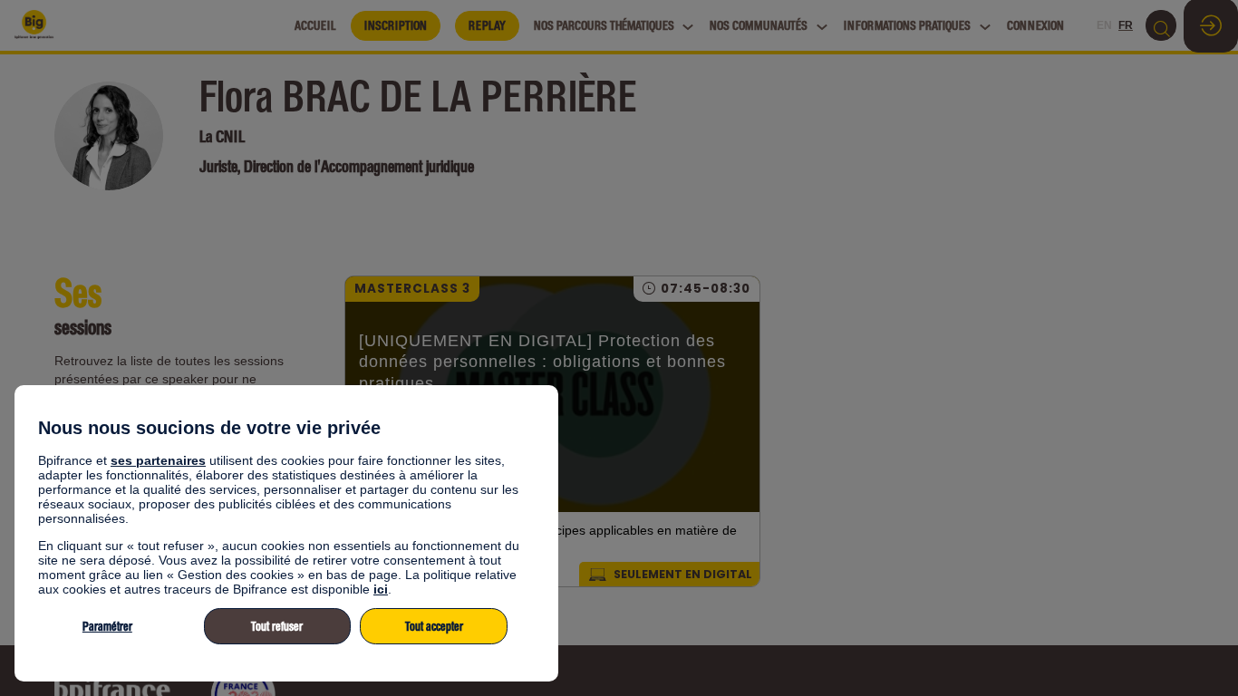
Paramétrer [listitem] (107, 626)
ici (380, 589)
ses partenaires (158, 460)
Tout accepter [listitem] (434, 626)
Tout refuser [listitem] (277, 626)
